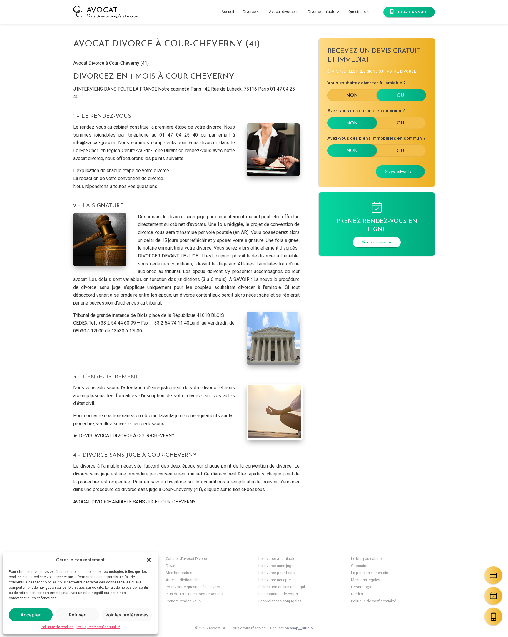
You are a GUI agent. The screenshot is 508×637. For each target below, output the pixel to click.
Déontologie (361, 587)
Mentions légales (365, 580)
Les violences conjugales (279, 601)
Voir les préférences (126, 615)
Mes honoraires (179, 573)
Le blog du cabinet (367, 558)
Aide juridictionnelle (182, 580)
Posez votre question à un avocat (194, 587)
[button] (149, 560)
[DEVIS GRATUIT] (493, 575)
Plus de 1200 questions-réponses (194, 594)
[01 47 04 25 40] (493, 616)
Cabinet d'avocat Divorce (187, 558)
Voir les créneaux (377, 242)
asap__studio (301, 628)
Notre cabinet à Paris (179, 89)
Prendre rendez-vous (183, 601)
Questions (357, 11)
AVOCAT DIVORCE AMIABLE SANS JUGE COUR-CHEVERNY (134, 502)
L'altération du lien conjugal (281, 587)
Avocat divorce (282, 11)
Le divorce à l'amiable (276, 558)
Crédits (357, 594)
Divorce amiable (321, 11)
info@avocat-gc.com (94, 142)
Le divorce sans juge (275, 565)
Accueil (227, 11)
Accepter (31, 615)
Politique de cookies (57, 627)
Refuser (77, 615)
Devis (170, 565)
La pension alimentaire (370, 573)
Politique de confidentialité (98, 627)
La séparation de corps (278, 594)
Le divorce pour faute (276, 573)
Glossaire (359, 565)
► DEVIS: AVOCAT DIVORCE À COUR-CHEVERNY (123, 435)
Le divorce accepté (274, 580)
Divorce (249, 11)
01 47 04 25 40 (412, 12)
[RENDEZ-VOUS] (493, 596)
